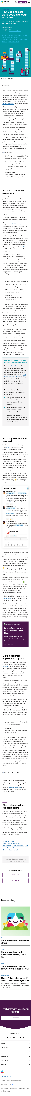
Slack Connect (13, 39)
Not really (15, 880)
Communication (14, 41)
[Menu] (29, 2)
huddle (23, 247)
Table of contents (7, 79)
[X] (17, 1037)
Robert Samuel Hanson (15, 30)
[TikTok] (23, 1037)
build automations (15, 787)
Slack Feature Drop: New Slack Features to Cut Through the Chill (15, 967)
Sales (21, 39)
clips (9, 247)
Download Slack (5, 1076)
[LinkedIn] (7, 1037)
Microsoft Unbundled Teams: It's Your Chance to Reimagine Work (15, 979)
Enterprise (5, 35)
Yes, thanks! (15, 875)
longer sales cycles (8, 103)
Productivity (6, 9)
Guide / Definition (18, 846)
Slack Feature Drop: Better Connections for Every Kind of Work (13, 954)
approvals (5, 666)
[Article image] (15, 921)
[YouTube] (20, 1037)
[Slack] (5, 2)
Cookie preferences (16, 1080)
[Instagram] (10, 1037)
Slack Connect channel (19, 224)
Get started (22, 2)
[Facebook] (14, 1037)
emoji (8, 447)
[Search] (16, 2)
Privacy (3, 1080)
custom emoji (6, 598)
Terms (8, 1080)
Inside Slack (13, 35)
